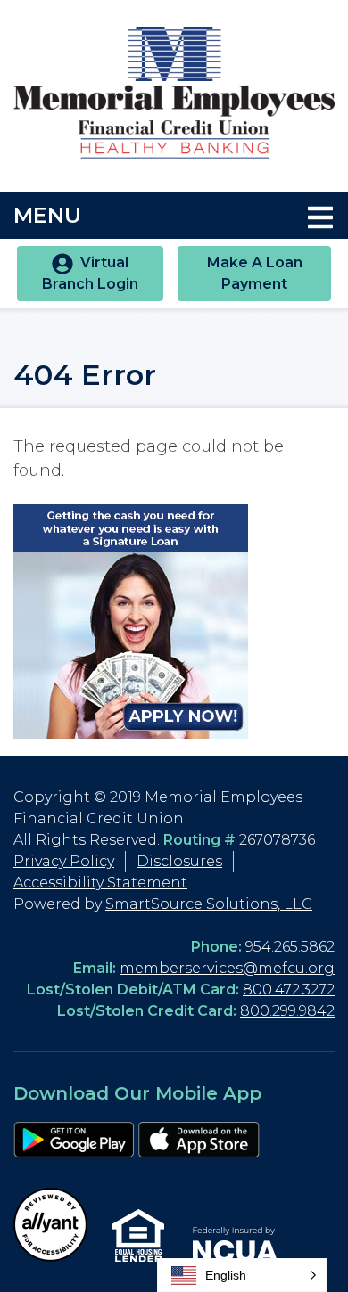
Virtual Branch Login (90, 273)
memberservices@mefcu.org (227, 968)
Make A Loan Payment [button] (254, 273)
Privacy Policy (63, 861)
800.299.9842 (287, 1010)
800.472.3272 (289, 989)
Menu (167, 214)
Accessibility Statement (100, 882)
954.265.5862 (290, 946)
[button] (242, 1275)
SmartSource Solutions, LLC (208, 903)
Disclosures (179, 861)
